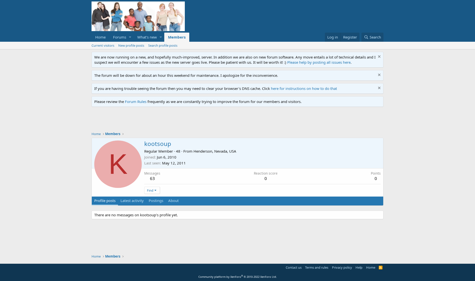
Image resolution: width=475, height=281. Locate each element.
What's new (147, 37)
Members (177, 37)
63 (152, 178)
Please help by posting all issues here (319, 62)
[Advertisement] (182, 120)
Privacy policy (342, 267)
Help (359, 267)
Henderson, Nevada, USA (214, 151)
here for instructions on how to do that (304, 88)
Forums (119, 37)
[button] (130, 37)
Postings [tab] (156, 200)
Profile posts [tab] (105, 200)
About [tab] (173, 200)
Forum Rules (135, 101)
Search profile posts (162, 45)
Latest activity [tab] (132, 200)
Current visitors (103, 45)
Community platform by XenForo (237, 277)
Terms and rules (316, 267)
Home (100, 37)
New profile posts (131, 45)
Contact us (294, 267)
